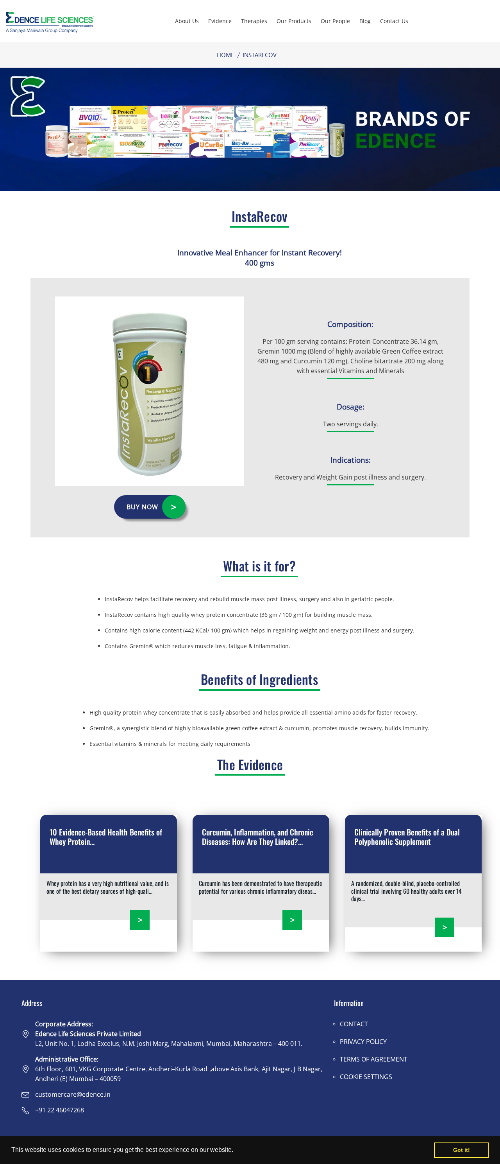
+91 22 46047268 (59, 1110)
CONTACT (354, 1024)
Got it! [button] (461, 1150)
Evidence (220, 21)
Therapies (254, 21)
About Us (187, 21)
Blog (365, 21)
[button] (236, 1151)
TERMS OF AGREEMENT (373, 1059)
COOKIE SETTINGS (366, 1076)
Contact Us (394, 21)
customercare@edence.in (73, 1094)
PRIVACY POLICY (363, 1041)
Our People (335, 21)
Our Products (294, 21)
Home (225, 55)
